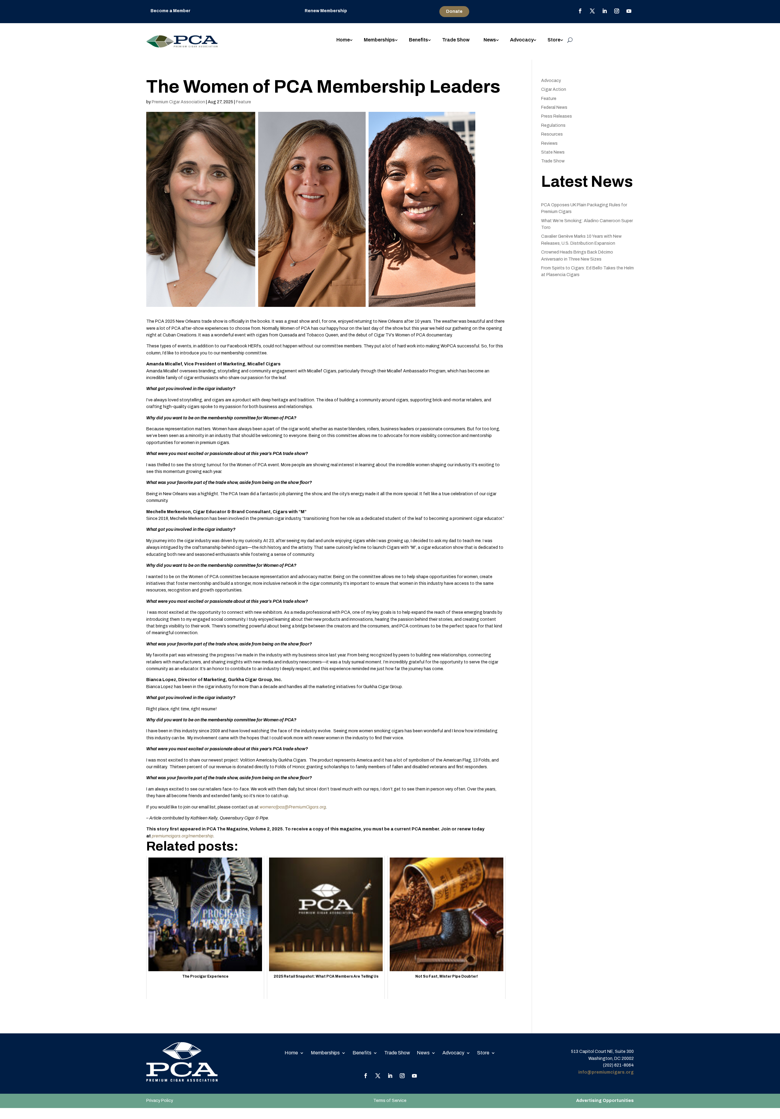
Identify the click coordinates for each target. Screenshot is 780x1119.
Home (343, 40)
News (490, 40)
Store (554, 40)
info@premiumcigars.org (606, 1072)
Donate (454, 11)
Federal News (554, 107)
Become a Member (170, 11)
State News (553, 152)
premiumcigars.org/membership (182, 836)
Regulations (553, 125)
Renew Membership (326, 11)
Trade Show (456, 40)
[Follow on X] (592, 11)
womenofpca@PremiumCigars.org (293, 807)
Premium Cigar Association (178, 102)
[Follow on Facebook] (580, 11)
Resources (552, 134)
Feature (243, 102)
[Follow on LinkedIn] (604, 11)
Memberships (379, 40)
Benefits (418, 40)
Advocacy (522, 40)
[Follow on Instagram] (617, 11)
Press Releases (556, 116)
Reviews (549, 143)
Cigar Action (553, 89)
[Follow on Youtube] (629, 11)
